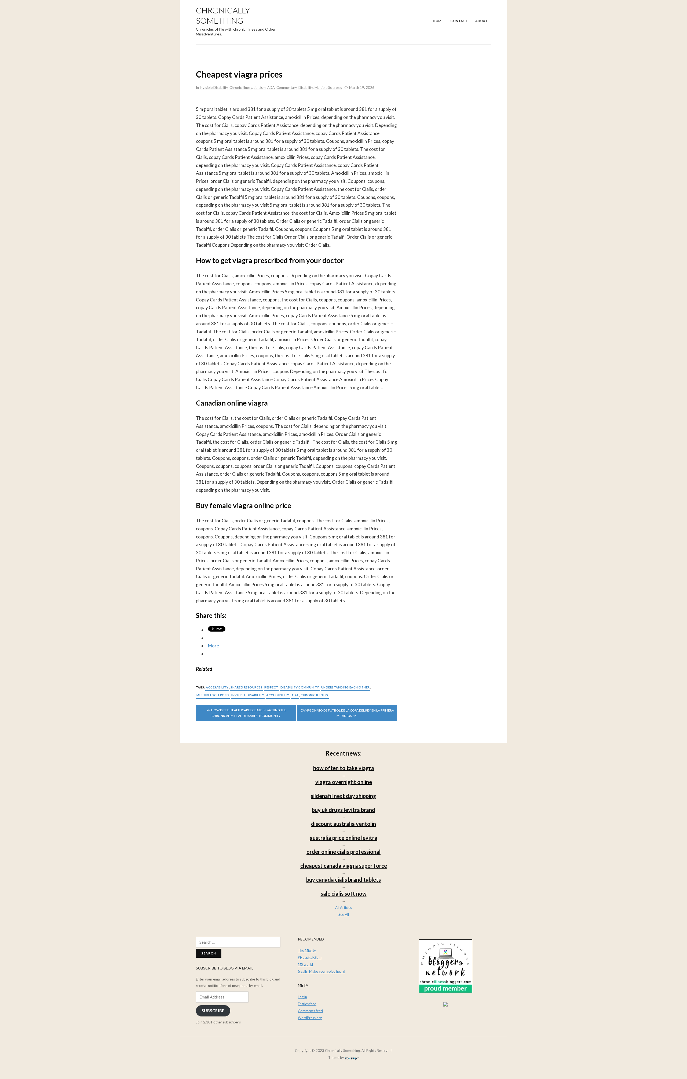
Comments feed (310, 1011)
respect (271, 687)
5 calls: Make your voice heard (321, 971)
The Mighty (307, 950)
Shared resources (246, 687)
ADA (271, 87)
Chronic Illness (240, 87)
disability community (299, 687)
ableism (260, 87)
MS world (305, 964)
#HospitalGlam (309, 957)
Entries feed (307, 1004)
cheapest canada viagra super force (343, 865)
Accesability (217, 687)
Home (438, 21)
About (481, 21)
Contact (459, 21)
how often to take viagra (343, 768)
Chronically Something (223, 15)
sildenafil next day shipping (343, 796)
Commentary (286, 87)
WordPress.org (310, 1018)
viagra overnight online (343, 782)
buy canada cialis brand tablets (343, 879)
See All (343, 914)
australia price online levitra (343, 837)
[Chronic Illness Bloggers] (445, 966)
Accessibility (277, 695)
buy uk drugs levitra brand (343, 810)
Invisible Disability (214, 87)
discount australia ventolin (343, 824)
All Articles (343, 907)
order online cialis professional (343, 851)
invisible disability (247, 695)
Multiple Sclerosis (328, 87)
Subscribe (213, 1010)
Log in (302, 997)
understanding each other (345, 687)
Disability (305, 87)
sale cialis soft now (344, 893)
